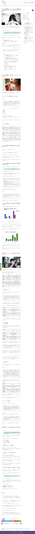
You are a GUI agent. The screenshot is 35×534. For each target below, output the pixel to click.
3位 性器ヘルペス (6, 64)
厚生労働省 (25, 14)
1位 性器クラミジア (7, 62)
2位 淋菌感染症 (6, 63)
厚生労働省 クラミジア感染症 (8, 347)
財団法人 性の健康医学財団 (27, 19)
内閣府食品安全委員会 (26, 15)
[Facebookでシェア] (3, 521)
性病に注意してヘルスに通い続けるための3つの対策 (10, 66)
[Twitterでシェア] (6, 521)
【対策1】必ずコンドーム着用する (8, 67)
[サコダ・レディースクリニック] (4, 3)
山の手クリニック (7, 299)
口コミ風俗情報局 (7, 186)
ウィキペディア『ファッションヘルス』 (9, 105)
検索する (32, 10)
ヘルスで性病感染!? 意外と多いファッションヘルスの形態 (11, 55)
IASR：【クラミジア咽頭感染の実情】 (7, 221)
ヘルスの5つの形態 (6, 57)
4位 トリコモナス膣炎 (7, 65)
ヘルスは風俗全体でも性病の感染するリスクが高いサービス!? (11, 58)
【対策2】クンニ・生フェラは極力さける (29, 40)
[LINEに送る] (19, 521)
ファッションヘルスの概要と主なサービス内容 (9, 56)
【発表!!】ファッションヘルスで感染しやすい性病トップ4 (11, 61)
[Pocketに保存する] (13, 521)
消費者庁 (25, 16)
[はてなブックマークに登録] (9, 521)
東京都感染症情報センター (27, 18)
